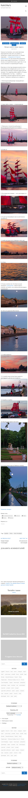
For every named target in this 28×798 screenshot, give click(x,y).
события (22, 43)
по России (6, 43)
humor (15, 671)
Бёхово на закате (13, 611)
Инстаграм (5, 718)
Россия (22, 679)
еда (17, 685)
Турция (10, 682)
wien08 (21, 674)
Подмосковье (4, 679)
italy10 (24, 671)
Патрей (16, 677)
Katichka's (6, 5)
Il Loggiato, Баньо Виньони (13, 656)
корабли (6, 533)
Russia (17, 674)
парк (2, 693)
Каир (25, 674)
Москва (2, 677)
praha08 (13, 674)
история (8, 688)
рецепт (11, 693)
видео (9, 685)
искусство (3, 688)
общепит (22, 690)
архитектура (3, 685)
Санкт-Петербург (18, 533)
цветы (15, 696)
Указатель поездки (6, 509)
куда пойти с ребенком (6, 690)
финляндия (3, 696)
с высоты (15, 693)
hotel (12, 671)
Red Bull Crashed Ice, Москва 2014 (14, 634)
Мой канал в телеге (7, 721)
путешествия (14, 43)
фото (14, 45)
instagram (20, 671)
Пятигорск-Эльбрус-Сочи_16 (14, 679)
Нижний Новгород (9, 677)
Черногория (16, 682)
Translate (18, 715)
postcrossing (7, 674)
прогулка (6, 693)
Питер (11, 533)
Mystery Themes (21, 785)
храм (12, 696)
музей (13, 690)
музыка (17, 690)
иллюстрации (22, 685)
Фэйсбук (4, 723)
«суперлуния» (9, 285)
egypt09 (2, 671)
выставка (13, 685)
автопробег (22, 682)
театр (20, 693)
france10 (7, 671)
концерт (16, 688)
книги (12, 688)
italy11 (2, 674)
